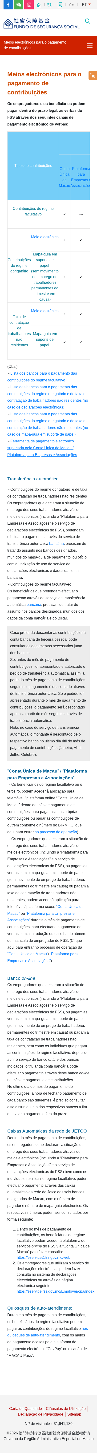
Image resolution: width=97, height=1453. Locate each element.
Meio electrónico (45, 237)
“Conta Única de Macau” (27, 954)
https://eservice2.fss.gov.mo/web (43, 1257)
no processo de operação (56, 832)
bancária (56, 544)
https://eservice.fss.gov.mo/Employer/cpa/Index (55, 1291)
